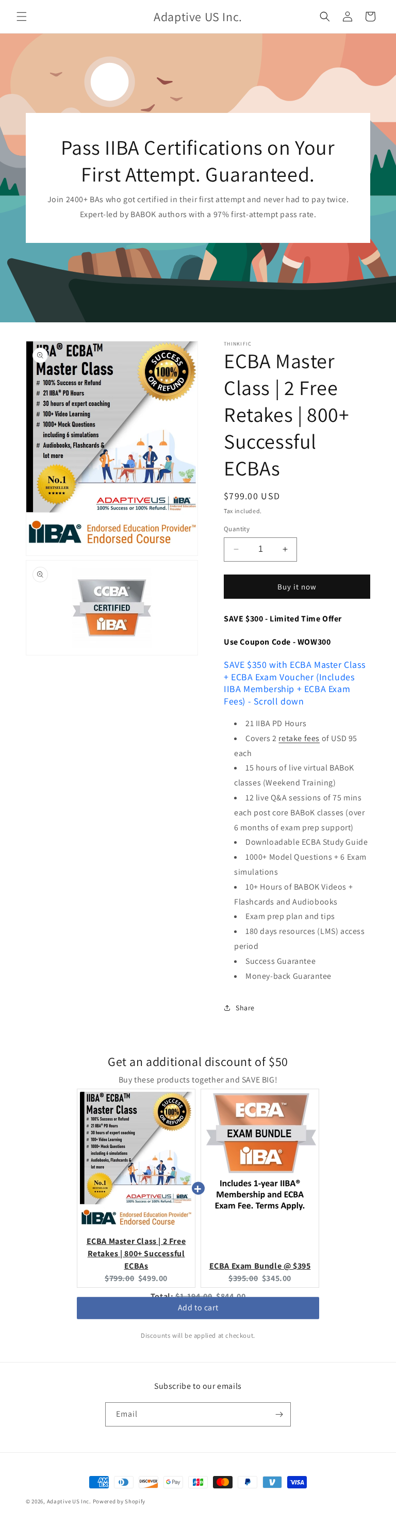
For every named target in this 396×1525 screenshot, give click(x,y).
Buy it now (297, 587)
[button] (21, 16)
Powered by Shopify (119, 1501)
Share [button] (245, 1007)
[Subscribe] (279, 1414)
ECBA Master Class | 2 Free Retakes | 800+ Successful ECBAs (136, 1253)
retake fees (299, 738)
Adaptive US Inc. (69, 1501)
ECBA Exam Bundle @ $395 (260, 1265)
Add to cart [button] (198, 1310)
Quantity (237, 528)
